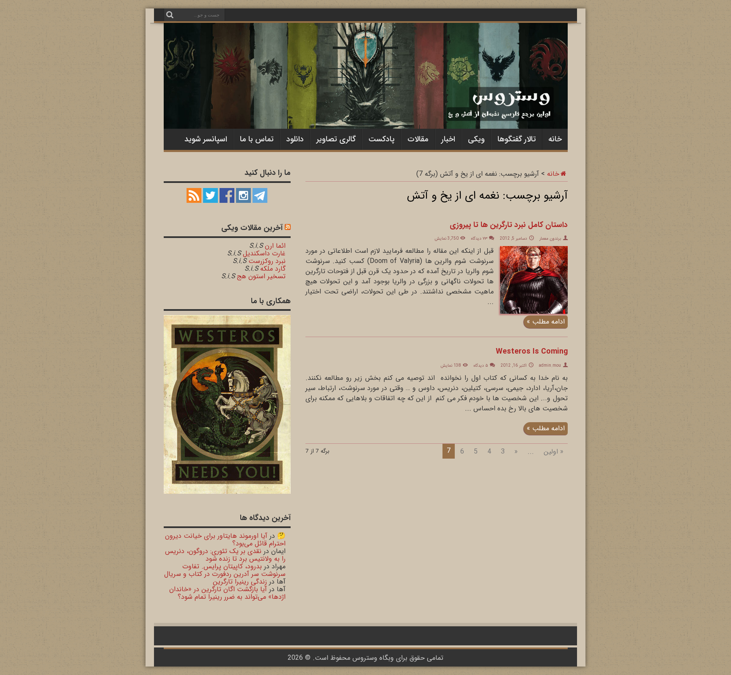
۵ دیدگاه (480, 365)
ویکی (476, 139)
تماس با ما (257, 139)
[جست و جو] (170, 14)
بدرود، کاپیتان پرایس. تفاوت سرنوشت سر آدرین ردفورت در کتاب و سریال (225, 570)
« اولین (553, 451)
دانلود (295, 139)
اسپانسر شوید (205, 139)
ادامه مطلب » (546, 321)
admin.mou (550, 365)
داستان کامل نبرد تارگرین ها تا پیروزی (509, 225)
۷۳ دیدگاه (479, 238)
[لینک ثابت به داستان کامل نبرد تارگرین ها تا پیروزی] (534, 312)
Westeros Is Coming (532, 351)
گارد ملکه (273, 268)
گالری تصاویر (336, 139)
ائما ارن (275, 246)
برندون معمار (550, 238)
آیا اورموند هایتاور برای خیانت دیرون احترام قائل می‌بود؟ (225, 540)
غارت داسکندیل (264, 253)
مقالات (418, 139)
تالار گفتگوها (516, 139)
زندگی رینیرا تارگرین (240, 581)
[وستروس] (366, 111)
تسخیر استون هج (261, 276)
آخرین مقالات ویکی (252, 228)
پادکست (381, 139)
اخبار (448, 139)
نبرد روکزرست (267, 261)
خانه (555, 139)
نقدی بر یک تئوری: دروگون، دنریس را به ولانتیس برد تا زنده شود (225, 555)
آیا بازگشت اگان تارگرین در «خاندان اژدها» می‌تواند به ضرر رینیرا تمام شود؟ (227, 593)
